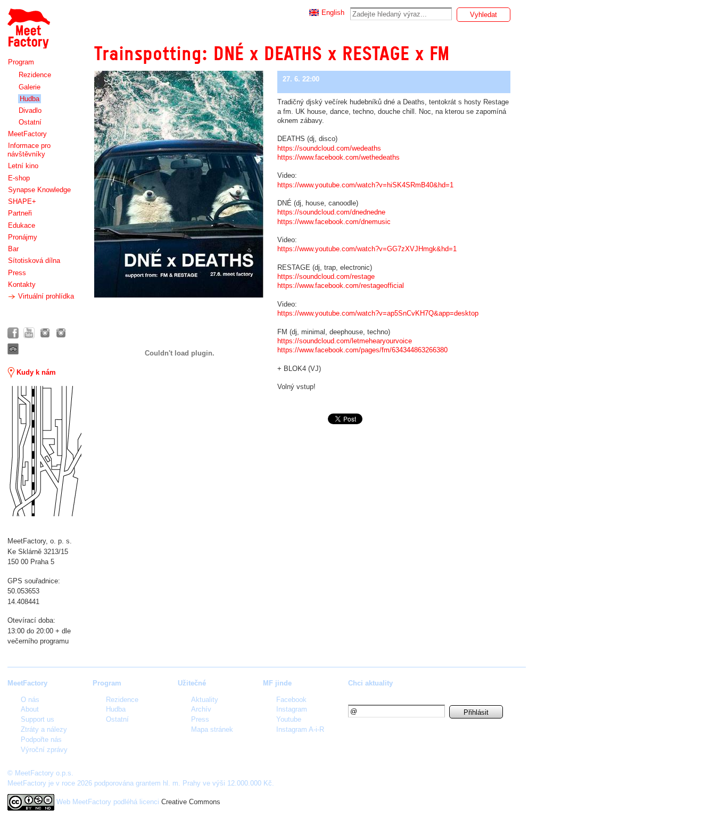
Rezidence (35, 75)
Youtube (288, 719)
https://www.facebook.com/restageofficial (340, 286)
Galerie (29, 87)
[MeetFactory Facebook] (13, 332)
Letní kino (23, 166)
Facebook (291, 700)
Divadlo (30, 110)
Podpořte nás (41, 740)
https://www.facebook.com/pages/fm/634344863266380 (362, 350)
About (30, 709)
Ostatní (30, 122)
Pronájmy (22, 237)
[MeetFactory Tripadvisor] (13, 348)
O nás (30, 700)
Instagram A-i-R (300, 729)
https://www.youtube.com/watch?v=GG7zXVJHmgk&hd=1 (367, 249)
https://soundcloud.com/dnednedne (331, 212)
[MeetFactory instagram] (45, 332)
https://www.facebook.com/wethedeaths (338, 157)
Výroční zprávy (44, 750)
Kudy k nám (35, 372)
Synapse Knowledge (39, 190)
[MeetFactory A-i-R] (61, 332)
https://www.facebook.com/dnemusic (334, 222)
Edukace (21, 225)
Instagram (291, 709)
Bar (13, 249)
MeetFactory (27, 134)
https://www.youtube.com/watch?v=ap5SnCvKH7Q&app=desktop (377, 313)
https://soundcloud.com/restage (326, 276)
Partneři (20, 213)
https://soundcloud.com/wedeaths (329, 148)
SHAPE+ (22, 201)
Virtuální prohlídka (45, 296)
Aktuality (204, 700)
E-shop (19, 178)
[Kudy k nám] (44, 451)
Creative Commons (190, 802)
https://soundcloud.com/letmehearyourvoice (344, 341)
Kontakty (22, 284)
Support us (37, 719)
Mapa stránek (212, 729)
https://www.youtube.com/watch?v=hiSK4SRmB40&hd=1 (365, 185)
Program (21, 62)
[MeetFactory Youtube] (29, 332)
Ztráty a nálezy (44, 729)
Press (17, 273)
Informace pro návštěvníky (29, 150)
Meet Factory (28, 23)
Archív (201, 709)
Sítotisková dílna (34, 261)
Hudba (29, 99)
